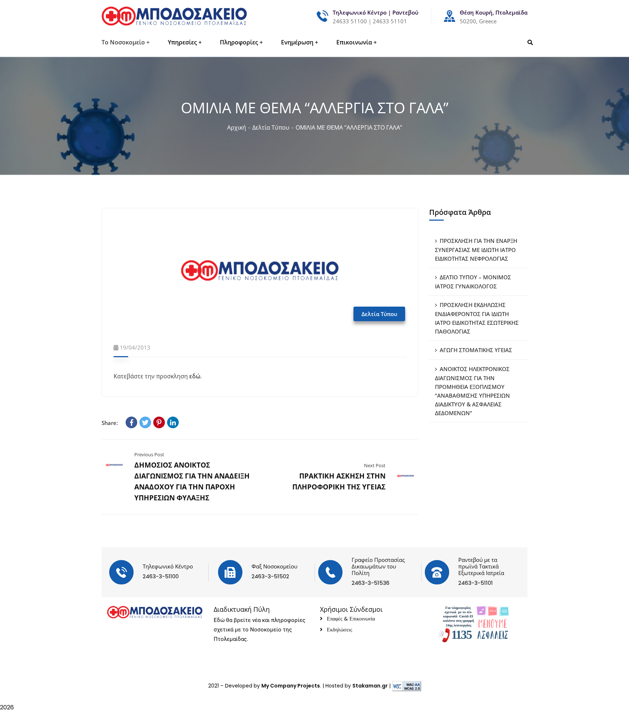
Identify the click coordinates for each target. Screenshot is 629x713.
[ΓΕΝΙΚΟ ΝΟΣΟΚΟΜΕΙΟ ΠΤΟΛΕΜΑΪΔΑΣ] (174, 16)
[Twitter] (145, 422)
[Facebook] (131, 422)
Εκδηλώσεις (339, 629)
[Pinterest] (159, 422)
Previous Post (149, 454)
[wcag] (406, 685)
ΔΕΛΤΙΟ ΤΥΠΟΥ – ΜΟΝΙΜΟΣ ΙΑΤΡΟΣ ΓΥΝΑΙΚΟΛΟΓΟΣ (473, 281)
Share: (110, 422)
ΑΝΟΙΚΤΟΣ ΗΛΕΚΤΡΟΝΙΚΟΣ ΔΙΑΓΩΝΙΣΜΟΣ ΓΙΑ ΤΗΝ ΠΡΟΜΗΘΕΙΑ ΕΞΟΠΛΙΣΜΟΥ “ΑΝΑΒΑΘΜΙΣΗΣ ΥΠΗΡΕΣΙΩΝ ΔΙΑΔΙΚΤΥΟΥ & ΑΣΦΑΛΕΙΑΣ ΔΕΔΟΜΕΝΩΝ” (472, 391)
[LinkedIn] (173, 422)
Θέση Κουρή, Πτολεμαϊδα (493, 12)
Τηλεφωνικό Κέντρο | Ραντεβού (375, 12)
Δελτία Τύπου (270, 127)
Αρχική (236, 127)
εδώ (194, 376)
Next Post (374, 465)
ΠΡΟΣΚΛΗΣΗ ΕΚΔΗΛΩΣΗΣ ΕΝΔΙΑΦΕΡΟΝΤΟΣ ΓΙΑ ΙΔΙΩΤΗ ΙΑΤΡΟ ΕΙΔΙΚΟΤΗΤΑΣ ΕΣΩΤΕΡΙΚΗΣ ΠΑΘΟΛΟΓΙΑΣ (477, 318)
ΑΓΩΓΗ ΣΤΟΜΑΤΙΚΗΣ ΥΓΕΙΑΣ (476, 350)
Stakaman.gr (370, 685)
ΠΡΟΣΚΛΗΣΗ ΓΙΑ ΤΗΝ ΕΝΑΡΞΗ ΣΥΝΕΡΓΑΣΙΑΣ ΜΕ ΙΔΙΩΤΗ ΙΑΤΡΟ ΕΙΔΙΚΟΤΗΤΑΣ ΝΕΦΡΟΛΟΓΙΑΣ (476, 249)
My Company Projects (290, 685)
